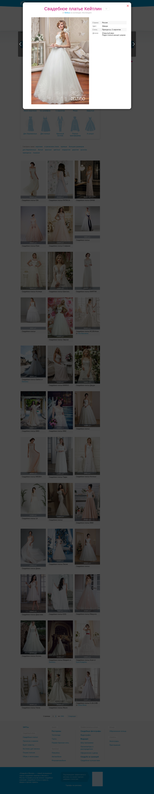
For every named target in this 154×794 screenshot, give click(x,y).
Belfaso (67, 13)
